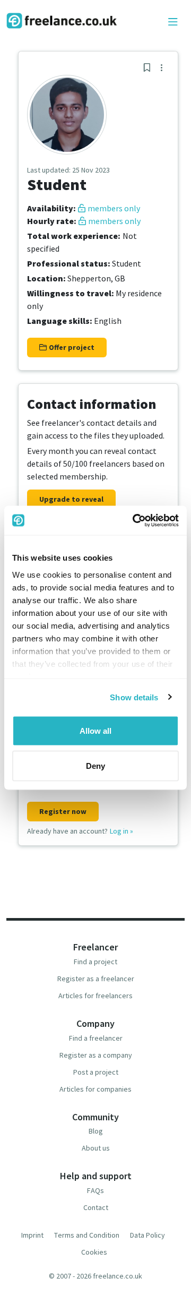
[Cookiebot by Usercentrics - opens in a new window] (135, 520)
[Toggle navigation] (173, 22)
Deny (95, 765)
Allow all (95, 730)
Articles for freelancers (95, 995)
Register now (62, 811)
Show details (134, 696)
